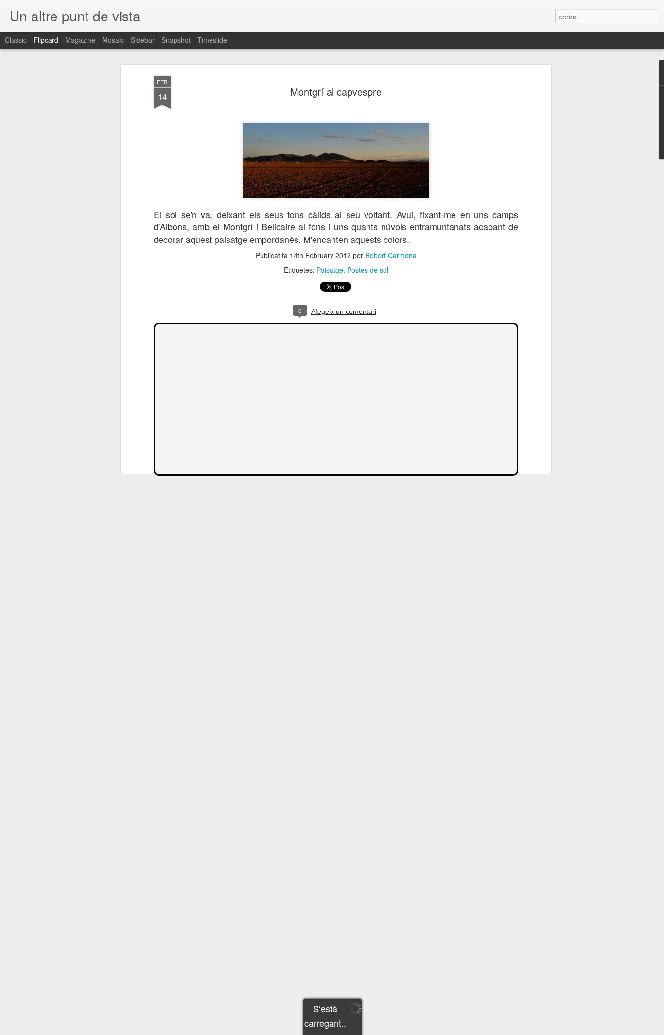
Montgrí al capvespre (336, 92)
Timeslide (212, 40)
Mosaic (113, 40)
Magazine (80, 40)
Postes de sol (367, 270)
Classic (16, 40)
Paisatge (329, 270)
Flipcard (46, 40)
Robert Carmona (391, 255)
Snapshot (176, 40)
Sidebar (143, 40)
